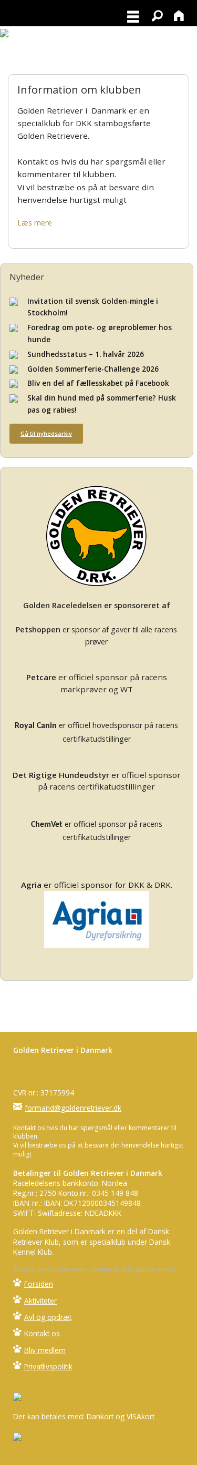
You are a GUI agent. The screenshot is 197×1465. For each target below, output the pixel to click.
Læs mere (34, 223)
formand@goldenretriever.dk (73, 1108)
